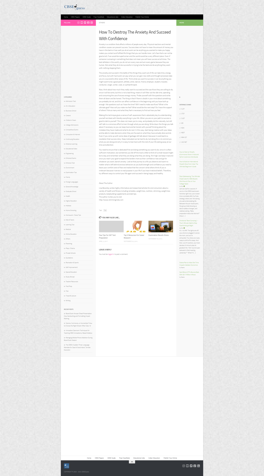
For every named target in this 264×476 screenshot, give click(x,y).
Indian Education (127, 17)
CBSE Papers (75, 17)
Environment (70, 168)
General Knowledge (72, 187)
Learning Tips (70, 225)
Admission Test (71, 101)
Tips (105, 210)
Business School (71, 111)
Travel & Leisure (71, 296)
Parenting (69, 244)
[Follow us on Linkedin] (91, 22)
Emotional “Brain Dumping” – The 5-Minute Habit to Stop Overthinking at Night (188, 223)
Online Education (71, 234)
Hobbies (68, 206)
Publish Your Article (142, 17)
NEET (183, 133)
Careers (68, 115)
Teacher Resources (72, 282)
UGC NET (184, 142)
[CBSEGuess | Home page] (74, 7)
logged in (111, 254)
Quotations (69, 258)
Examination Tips (71, 172)
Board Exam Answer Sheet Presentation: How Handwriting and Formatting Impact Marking (78, 316)
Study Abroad (70, 277)
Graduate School (71, 191)
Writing (68, 300)
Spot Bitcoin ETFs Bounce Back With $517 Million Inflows (189, 273)
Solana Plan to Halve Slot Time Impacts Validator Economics (189, 264)
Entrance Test (70, 163)
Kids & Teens (70, 220)
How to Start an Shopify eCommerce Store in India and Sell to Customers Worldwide (189, 154)
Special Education (71, 272)
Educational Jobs (112, 17)
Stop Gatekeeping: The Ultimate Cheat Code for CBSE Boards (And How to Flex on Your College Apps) (189, 180)
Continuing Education (72, 139)
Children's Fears (71, 120)
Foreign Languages (72, 182)
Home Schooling (71, 210)
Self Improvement (72, 267)
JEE (182, 123)
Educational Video (71, 149)
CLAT (183, 109)
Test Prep (69, 286)
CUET (183, 118)
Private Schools (71, 253)
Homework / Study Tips (73, 215)
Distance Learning (71, 144)
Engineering (70, 153)
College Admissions (72, 125)
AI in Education (70, 106)
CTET (183, 114)
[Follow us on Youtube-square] (81, 22)
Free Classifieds (99, 17)
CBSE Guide (87, 17)
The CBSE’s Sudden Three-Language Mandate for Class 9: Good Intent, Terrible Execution (77, 347)
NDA (182, 128)
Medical (68, 229)
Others (102, 23)
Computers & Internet (73, 134)
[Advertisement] (78, 60)
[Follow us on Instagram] (78, 22)
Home (66, 17)
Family (68, 177)
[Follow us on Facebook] (88, 22)
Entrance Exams (71, 158)
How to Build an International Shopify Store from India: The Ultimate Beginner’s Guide (188, 164)
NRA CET (184, 137)
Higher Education (71, 201)
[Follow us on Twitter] (85, 22)
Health (68, 196)
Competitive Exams (72, 130)
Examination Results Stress (158, 235)
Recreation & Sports (72, 263)
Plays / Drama (70, 248)
